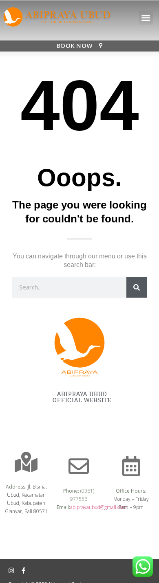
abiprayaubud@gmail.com (98, 507)
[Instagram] (11, 570)
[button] (146, 18)
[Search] (136, 287)
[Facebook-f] (23, 570)
